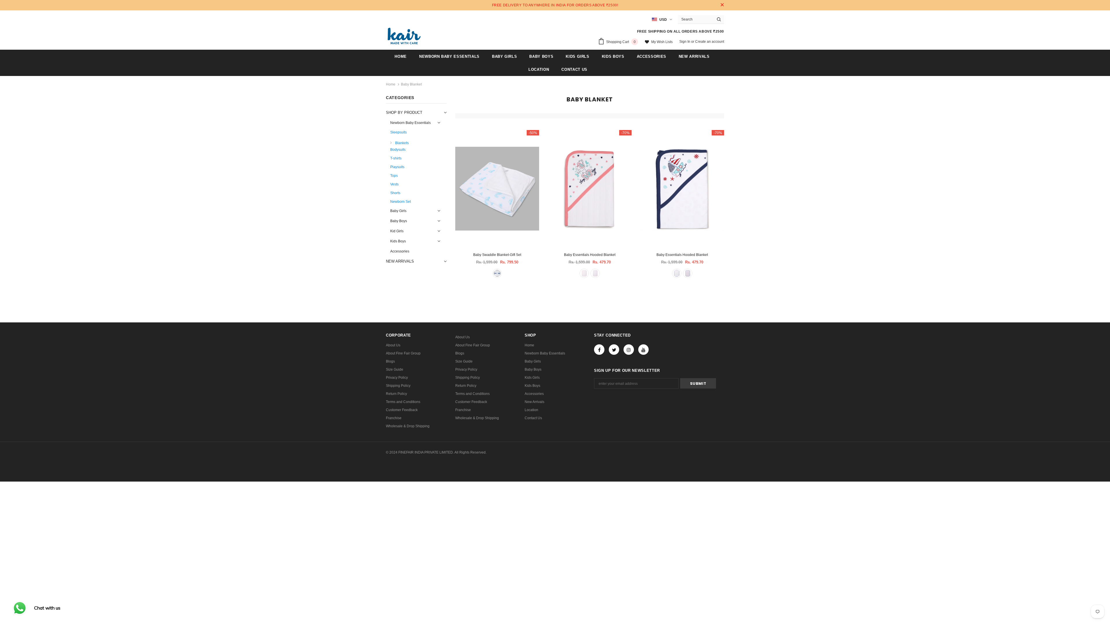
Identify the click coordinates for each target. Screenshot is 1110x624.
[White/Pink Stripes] (595, 273)
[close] (722, 5)
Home (390, 84)
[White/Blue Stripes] (687, 273)
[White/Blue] (497, 273)
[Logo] (404, 36)
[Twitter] (614, 349)
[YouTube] (643, 349)
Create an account (709, 42)
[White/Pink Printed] (584, 273)
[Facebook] (599, 349)
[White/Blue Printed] (676, 273)
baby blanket (411, 84)
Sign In (685, 42)
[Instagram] (629, 349)
